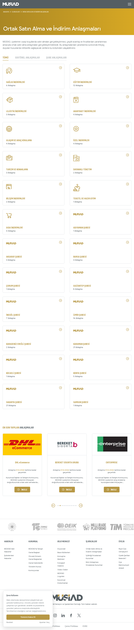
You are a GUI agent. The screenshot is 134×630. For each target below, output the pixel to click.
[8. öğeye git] (71, 505)
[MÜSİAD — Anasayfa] (11, 4)
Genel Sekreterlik (36, 563)
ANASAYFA (6, 12)
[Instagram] (55, 615)
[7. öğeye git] (69, 505)
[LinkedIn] (63, 615)
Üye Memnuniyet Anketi (124, 565)
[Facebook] (71, 615)
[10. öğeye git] (75, 505)
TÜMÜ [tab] (6, 57)
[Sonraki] (81, 505)
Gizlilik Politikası (53, 626)
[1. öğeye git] (58, 505)
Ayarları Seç (44, 622)
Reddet (9, 622)
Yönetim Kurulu (35, 567)
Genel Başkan (34, 552)
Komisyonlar (34, 570)
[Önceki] (53, 505)
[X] (79, 615)
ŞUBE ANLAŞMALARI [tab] (56, 57)
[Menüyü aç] (129, 4)
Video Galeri (62, 570)
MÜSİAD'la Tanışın (36, 549)
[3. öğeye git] (62, 505)
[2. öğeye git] (60, 505)
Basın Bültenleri (63, 552)
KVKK (85, 626)
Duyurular (61, 549)
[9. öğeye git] (73, 505)
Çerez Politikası (71, 626)
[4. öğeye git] (64, 505)
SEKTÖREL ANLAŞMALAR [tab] (27, 57)
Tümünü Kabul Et (28, 617)
